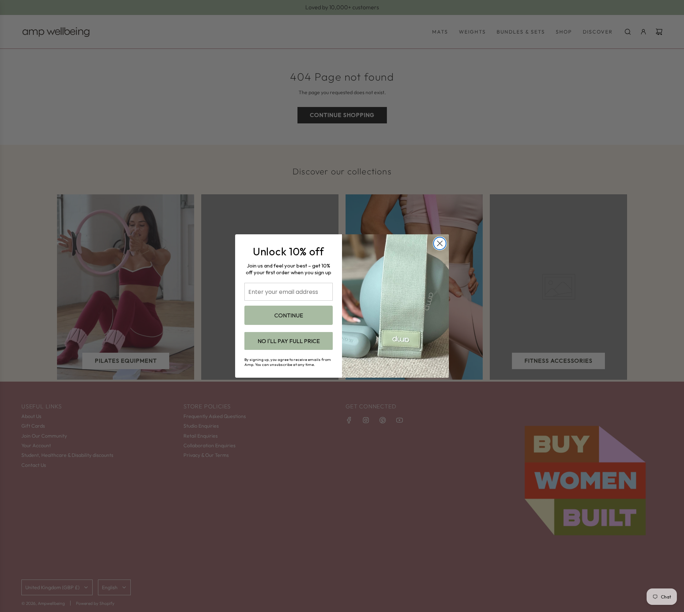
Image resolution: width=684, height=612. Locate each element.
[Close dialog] (440, 243)
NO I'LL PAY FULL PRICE (289, 341)
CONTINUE (288, 315)
